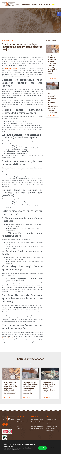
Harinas (34, 4)
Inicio (17, 4)
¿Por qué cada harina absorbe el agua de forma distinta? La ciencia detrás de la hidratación (49, 387)
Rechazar (52, 448)
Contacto (47, 4)
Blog (40, 4)
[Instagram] (6, 424)
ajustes (17, 450)
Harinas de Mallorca (11, 68)
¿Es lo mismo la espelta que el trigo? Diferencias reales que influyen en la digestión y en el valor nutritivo (52, 65)
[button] (59, 14)
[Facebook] (3, 424)
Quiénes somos (26, 4)
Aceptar (42, 448)
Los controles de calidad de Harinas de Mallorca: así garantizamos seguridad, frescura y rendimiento (53, 102)
